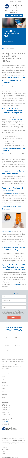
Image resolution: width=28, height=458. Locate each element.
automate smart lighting (12, 193)
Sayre (16, 337)
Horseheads (17, 334)
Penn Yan (7, 350)
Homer (6, 337)
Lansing (16, 342)
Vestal (6, 348)
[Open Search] (23, 1)
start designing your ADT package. (16, 77)
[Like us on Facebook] (3, 435)
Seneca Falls (7, 334)
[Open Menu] (2, 1)
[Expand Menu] (14, 9)
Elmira (16, 350)
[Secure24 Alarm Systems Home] (14, 6)
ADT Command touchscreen (15, 119)
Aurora (16, 348)
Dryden (6, 340)
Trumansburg (17, 345)
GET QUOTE (14, 317)
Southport (7, 345)
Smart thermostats (6, 231)
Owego (6, 342)
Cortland (16, 340)
